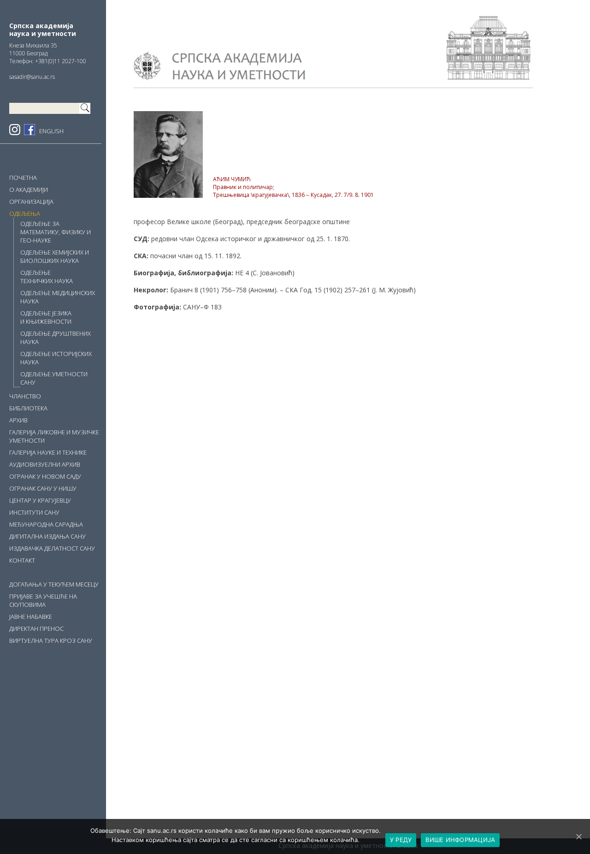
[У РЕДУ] (578, 836)
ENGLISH (51, 131)
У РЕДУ (401, 839)
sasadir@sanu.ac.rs (32, 77)
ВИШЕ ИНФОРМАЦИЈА (460, 839)
